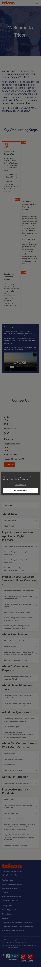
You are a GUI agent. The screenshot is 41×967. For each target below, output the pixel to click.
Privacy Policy (13, 479)
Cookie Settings (20, 485)
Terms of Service (23, 479)
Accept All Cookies (20, 490)
